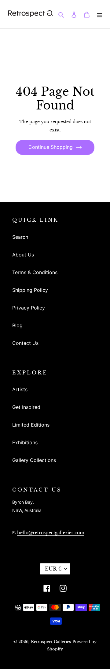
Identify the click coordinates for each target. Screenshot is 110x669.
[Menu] (99, 14)
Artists (20, 389)
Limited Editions (31, 425)
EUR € (53, 569)
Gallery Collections (34, 460)
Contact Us (25, 343)
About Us (23, 255)
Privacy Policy (28, 308)
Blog (17, 325)
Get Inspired (26, 407)
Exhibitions (25, 442)
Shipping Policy (30, 290)
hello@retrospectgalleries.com (50, 532)
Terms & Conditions (34, 272)
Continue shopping (50, 147)
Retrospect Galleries (51, 641)
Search (20, 237)
